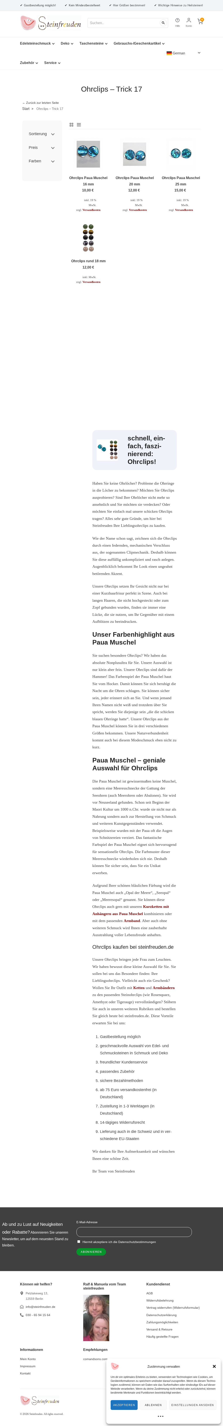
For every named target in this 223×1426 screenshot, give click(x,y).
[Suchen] (163, 22)
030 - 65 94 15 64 (38, 1315)
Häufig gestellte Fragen (162, 1336)
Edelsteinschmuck (35, 43)
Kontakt (25, 1373)
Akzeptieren (124, 1405)
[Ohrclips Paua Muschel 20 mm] (134, 154)
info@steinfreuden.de (40, 1306)
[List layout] (78, 125)
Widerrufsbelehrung (160, 1300)
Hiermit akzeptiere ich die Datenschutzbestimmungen (119, 1242)
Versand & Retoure (159, 1329)
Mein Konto (28, 1359)
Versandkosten (91, 210)
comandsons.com (95, 1359)
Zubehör (27, 63)
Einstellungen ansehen (192, 1405)
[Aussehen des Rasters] (72, 125)
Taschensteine (91, 43)
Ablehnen (153, 1405)
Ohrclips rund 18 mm (88, 261)
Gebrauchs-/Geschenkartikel (137, 43)
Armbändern (164, 988)
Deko (65, 43)
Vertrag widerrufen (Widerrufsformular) (173, 1307)
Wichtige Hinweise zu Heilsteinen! (178, 5)
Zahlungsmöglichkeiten (162, 1322)
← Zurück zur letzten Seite (40, 102)
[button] (214, 1366)
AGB (149, 1293)
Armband (132, 921)
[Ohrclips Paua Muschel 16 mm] (88, 154)
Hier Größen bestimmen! (127, 5)
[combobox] (128, 23)
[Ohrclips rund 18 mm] (88, 237)
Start (25, 109)
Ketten (139, 988)
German (178, 53)
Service (50, 63)
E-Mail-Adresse (87, 1222)
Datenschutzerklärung (161, 1315)
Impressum (27, 1366)
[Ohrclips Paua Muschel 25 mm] (181, 154)
